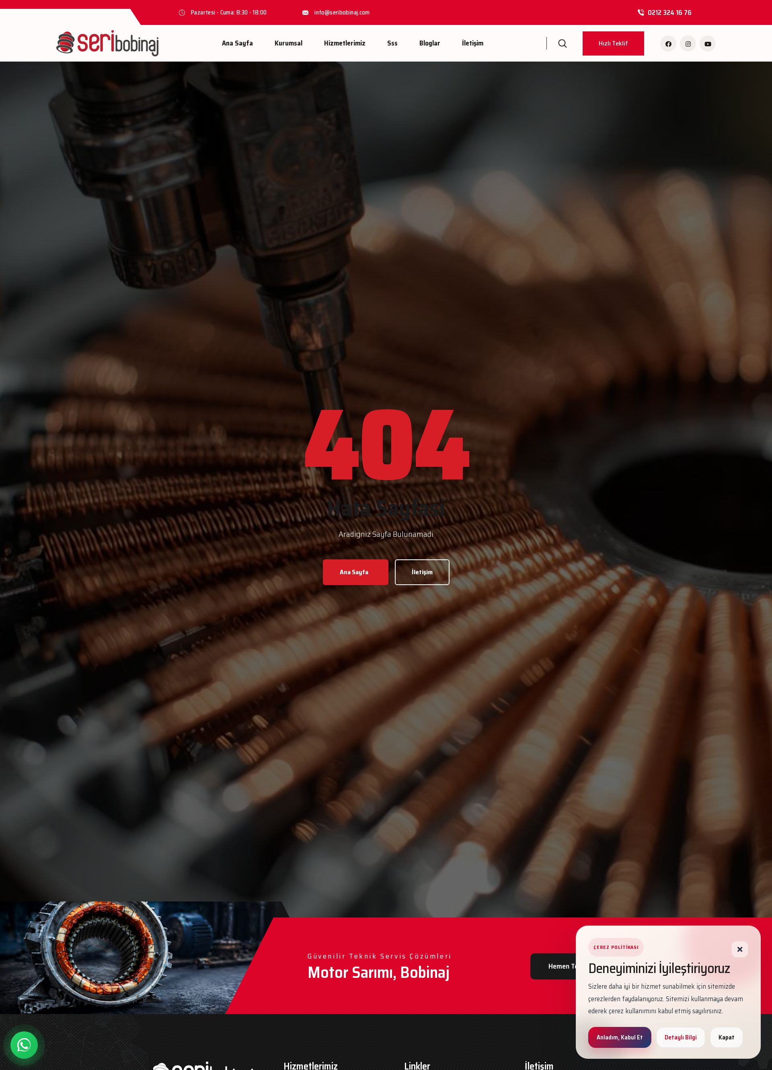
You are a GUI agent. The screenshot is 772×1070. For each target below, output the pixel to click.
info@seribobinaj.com (342, 12)
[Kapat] (739, 949)
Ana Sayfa (237, 43)
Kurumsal (288, 43)
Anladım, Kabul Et (620, 1037)
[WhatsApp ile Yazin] (24, 1045)
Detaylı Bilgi (681, 1037)
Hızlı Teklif (613, 43)
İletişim (472, 43)
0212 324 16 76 (670, 12)
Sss (392, 43)
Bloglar (429, 43)
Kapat (727, 1037)
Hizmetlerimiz (344, 43)
